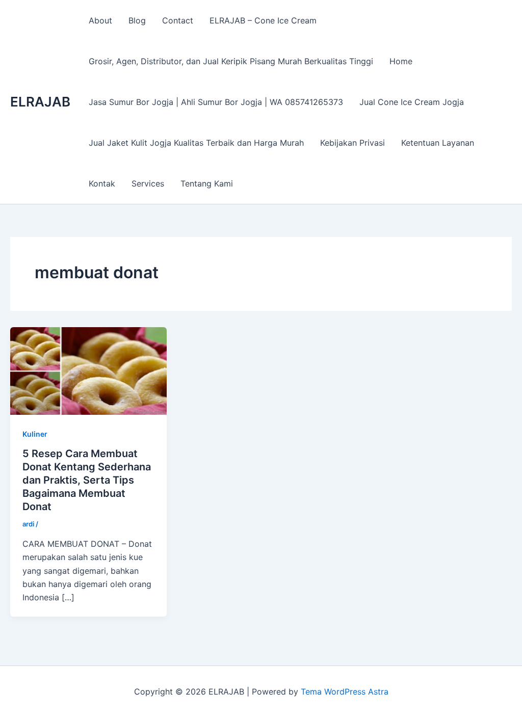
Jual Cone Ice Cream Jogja (411, 102)
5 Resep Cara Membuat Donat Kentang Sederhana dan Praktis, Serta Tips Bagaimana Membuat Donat (86, 480)
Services (148, 183)
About (100, 20)
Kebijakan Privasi (352, 143)
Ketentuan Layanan (437, 143)
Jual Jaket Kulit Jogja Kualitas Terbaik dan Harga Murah (196, 143)
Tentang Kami (206, 183)
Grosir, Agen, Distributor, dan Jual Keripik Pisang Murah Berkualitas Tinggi (231, 61)
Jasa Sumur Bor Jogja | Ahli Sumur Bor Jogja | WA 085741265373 (216, 102)
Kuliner (34, 434)
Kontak (102, 183)
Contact (177, 20)
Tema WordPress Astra (344, 691)
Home (400, 61)
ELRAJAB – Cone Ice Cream (263, 20)
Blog (137, 20)
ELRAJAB (40, 102)
